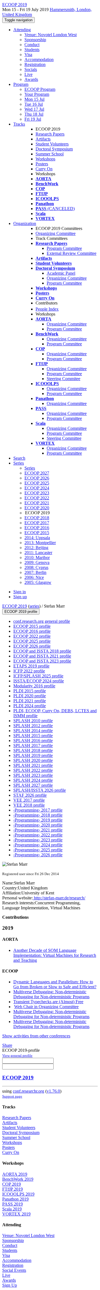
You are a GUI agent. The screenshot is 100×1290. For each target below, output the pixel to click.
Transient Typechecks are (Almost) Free (48, 1001)
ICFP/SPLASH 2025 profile (38, 676)
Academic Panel (61, 273)
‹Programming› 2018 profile (37, 815)
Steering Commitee (63, 378)
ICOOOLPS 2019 (18, 1194)
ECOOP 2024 (36, 488)
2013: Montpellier (40, 542)
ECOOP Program (39, 89)
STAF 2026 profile (30, 795)
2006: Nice (34, 577)
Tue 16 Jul (33, 104)
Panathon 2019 (15, 1199)
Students (31, 49)
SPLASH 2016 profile (33, 740)
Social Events (14, 1270)
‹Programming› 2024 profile (37, 845)
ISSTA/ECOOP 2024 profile (38, 681)
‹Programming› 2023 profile (37, 840)
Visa (28, 54)
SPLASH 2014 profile (33, 730)
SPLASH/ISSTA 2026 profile (39, 790)
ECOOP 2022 (36, 498)
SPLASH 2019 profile (33, 755)
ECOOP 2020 (36, 507)
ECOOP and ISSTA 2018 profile (42, 651)
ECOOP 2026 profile (32, 646)
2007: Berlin (35, 572)
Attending (22, 29)
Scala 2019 (12, 1209)
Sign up (20, 596)
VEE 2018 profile (29, 805)
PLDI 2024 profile (29, 705)
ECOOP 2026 (36, 478)
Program (20, 84)
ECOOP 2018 (36, 517)
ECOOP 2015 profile (32, 626)
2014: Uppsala (37, 537)
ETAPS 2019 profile (31, 666)
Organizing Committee (56, 233)
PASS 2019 (12, 1204)
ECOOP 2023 (36, 493)
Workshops (45, 159)
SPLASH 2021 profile (33, 765)
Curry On (44, 168)
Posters (42, 163)
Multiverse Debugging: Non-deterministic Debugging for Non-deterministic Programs (51, 994)
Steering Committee (64, 438)
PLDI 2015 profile (29, 690)
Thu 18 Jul (33, 114)
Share (7, 1045)
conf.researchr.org (28, 1091)
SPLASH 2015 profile (33, 735)
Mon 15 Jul (34, 99)
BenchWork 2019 (17, 1179)
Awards (31, 79)
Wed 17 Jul (34, 109)
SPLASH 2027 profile (33, 785)
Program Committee (64, 248)
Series (29, 468)
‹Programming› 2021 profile (37, 830)
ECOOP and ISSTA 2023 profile (42, 661)
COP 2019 (11, 1184)
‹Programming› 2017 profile (37, 810)
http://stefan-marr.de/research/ (59, 898)
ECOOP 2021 (36, 502)
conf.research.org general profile (41, 621)
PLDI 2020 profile (29, 695)
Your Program (36, 94)
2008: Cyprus (36, 567)
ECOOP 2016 (36, 527)
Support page (12, 1096)
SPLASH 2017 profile (33, 745)
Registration (35, 64)
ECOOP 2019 (14, 606)
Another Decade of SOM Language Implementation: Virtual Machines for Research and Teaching (54, 955)
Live (28, 74)
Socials (30, 69)
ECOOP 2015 (36, 532)
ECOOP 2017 (36, 522)
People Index (47, 309)
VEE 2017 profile (29, 800)
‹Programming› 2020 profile (37, 825)
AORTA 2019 (14, 1174)
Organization (24, 223)
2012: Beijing (36, 547)
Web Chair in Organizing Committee (46, 1006)
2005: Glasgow (37, 582)
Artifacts (43, 139)
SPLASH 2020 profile (33, 760)
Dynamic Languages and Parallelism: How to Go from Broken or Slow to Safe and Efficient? (54, 984)
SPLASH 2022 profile (33, 770)
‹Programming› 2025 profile (37, 849)
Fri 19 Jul (32, 119)
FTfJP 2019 (12, 1189)
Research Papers (50, 134)
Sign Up (9, 1285)
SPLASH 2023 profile (33, 775)
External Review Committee (71, 253)
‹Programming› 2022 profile (37, 835)
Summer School (50, 154)
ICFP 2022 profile (29, 671)
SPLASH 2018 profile (33, 750)
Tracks (19, 124)
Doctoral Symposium (54, 149)
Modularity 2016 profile (34, 686)
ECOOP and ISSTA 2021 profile (42, 656)
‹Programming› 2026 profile (37, 854)
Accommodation (39, 59)
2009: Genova (36, 562)
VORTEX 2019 (16, 1214)
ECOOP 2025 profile (32, 641)
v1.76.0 (53, 1091)
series (34, 606)
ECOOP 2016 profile (32, 631)
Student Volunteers (52, 144)
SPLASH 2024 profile (33, 780)
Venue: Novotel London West (50, 34)
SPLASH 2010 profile (33, 720)
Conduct (31, 44)
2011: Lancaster (38, 552)
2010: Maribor (37, 557)
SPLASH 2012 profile (33, 725)
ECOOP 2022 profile (32, 636)
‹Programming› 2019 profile (37, 820)
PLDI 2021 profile (29, 700)
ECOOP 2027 (36, 473)
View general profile (17, 1055)
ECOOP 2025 (36, 483)
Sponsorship (35, 39)
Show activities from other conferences (36, 1036)
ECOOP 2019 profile (20, 612)
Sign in (19, 591)
